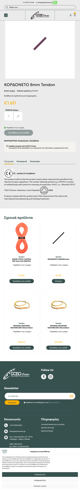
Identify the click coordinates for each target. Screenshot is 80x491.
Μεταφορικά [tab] (22, 161)
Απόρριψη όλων (40, 480)
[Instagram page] (50, 376)
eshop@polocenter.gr (45, 2)
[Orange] (18, 116)
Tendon (12, 91)
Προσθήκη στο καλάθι (18, 132)
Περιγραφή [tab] (9, 161)
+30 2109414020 (15, 425)
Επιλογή (58, 281)
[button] (8, 116)
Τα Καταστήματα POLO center (52, 424)
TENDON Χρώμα (11, 110)
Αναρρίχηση (23, 140)
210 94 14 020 (29, 2)
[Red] (8, 116)
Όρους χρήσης (54, 402)
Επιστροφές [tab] (35, 161)
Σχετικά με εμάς (47, 428)
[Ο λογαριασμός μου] (71, 15)
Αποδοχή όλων (40, 475)
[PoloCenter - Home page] (40, 15)
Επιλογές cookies (40, 486)
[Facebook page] (43, 376)
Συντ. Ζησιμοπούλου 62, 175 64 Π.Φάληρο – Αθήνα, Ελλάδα (21, 438)
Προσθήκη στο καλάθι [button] (22, 281)
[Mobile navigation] (6, 15)
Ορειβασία (34, 140)
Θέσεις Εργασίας (47, 431)
